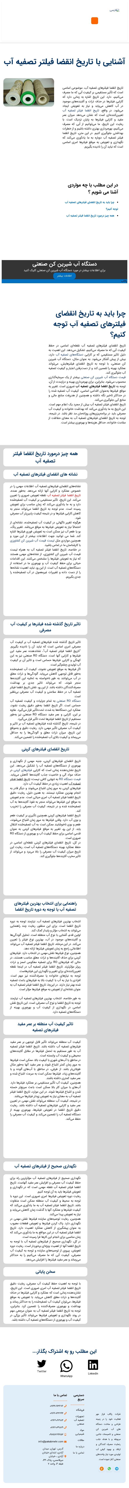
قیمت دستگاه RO (70, 779)
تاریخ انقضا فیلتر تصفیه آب (80, 110)
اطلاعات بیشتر (64, 276)
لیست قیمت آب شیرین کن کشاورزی (32, 540)
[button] (93, 1367)
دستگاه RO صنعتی (69, 701)
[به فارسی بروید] (114, 10)
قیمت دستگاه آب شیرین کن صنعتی (103, 377)
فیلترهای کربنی (23, 770)
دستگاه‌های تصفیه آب (69, 354)
